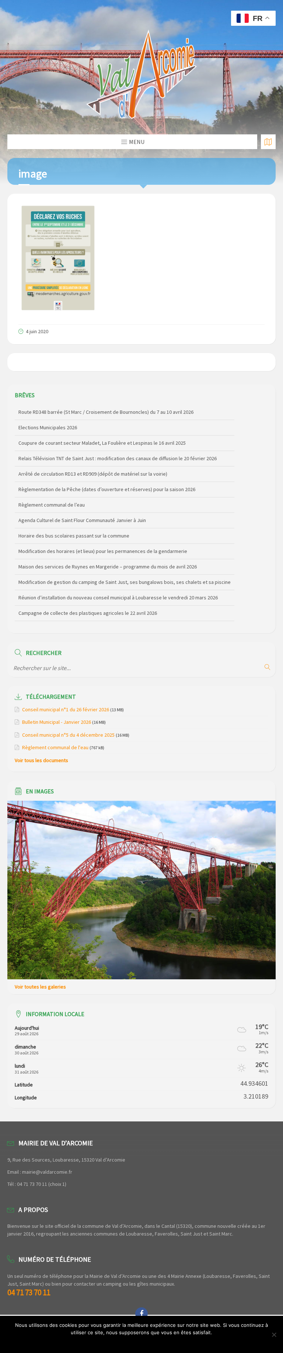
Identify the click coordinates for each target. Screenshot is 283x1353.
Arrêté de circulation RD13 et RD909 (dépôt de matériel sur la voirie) (92, 458)
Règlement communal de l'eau (55, 747)
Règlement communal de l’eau (51, 489)
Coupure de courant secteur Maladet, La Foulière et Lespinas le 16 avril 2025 (102, 427)
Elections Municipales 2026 (47, 412)
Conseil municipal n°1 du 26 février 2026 (65, 709)
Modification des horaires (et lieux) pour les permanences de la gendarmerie (102, 536)
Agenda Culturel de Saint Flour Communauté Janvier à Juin (82, 505)
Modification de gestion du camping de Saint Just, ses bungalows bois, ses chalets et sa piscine (124, 567)
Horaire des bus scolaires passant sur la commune (73, 520)
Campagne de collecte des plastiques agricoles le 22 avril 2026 (87, 598)
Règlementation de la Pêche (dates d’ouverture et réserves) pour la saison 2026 (106, 474)
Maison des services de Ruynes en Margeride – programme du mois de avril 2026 (107, 551)
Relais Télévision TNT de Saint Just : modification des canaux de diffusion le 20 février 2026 (117, 443)
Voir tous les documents (41, 760)
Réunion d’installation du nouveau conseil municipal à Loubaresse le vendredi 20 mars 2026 (118, 582)
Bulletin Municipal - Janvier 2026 (56, 722)
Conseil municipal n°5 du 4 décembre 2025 (68, 735)
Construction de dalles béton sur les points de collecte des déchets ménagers (105, 613)
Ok (142, 1342)
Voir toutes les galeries (40, 986)
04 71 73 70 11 (28, 1292)
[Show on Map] (268, 141)
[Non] (273, 1334)
